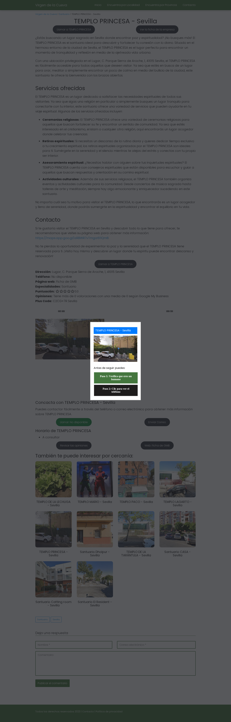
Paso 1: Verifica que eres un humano (116, 378)
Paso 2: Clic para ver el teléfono (116, 390)
